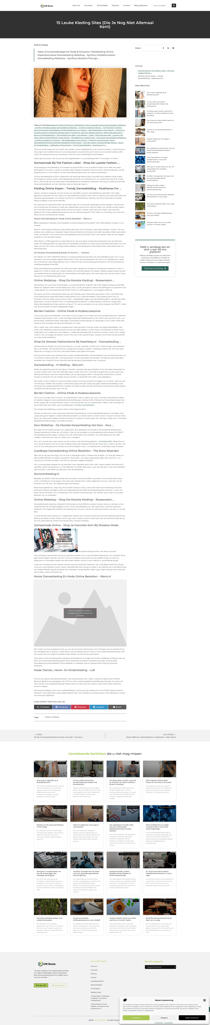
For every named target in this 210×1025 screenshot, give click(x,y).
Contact (126, 5)
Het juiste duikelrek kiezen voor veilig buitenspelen (50, 919)
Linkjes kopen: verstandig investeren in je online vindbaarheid (100, 998)
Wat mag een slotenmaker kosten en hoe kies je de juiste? (159, 781)
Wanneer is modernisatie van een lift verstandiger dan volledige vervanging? (160, 169)
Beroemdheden (96, 985)
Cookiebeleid (159, 1022)
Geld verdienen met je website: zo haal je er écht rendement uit (100, 1006)
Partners (115, 5)
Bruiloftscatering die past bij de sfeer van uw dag (159, 919)
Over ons (76, 5)
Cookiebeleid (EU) (97, 981)
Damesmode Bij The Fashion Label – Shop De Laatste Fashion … (156, 72)
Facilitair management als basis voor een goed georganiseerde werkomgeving (160, 178)
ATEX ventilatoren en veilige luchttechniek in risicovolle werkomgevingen (157, 160)
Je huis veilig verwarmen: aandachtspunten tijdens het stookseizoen (157, 104)
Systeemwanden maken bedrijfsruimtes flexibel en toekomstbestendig (156, 187)
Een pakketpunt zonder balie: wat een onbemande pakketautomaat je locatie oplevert (161, 150)
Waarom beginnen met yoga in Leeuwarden (86, 826)
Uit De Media (102, 5)
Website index (96, 992)
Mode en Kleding (41, 45)
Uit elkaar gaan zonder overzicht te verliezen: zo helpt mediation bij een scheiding (160, 113)
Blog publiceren (141, 5)
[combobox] (162, 5)
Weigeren (164, 1018)
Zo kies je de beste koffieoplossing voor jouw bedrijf (86, 919)
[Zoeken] (174, 5)
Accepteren (136, 1018)
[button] (204, 1000)
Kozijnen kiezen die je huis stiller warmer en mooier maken (122, 919)
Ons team (88, 5)
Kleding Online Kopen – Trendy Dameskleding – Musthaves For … (151, 77)
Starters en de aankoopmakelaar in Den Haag (50, 826)
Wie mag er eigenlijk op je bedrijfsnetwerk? (47, 781)
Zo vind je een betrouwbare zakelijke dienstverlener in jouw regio (159, 873)
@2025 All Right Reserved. (105, 1020)
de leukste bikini (105, 441)
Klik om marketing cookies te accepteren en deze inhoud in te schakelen (80, 613)
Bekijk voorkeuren (192, 1018)
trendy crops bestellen (84, 405)
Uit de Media (95, 988)
